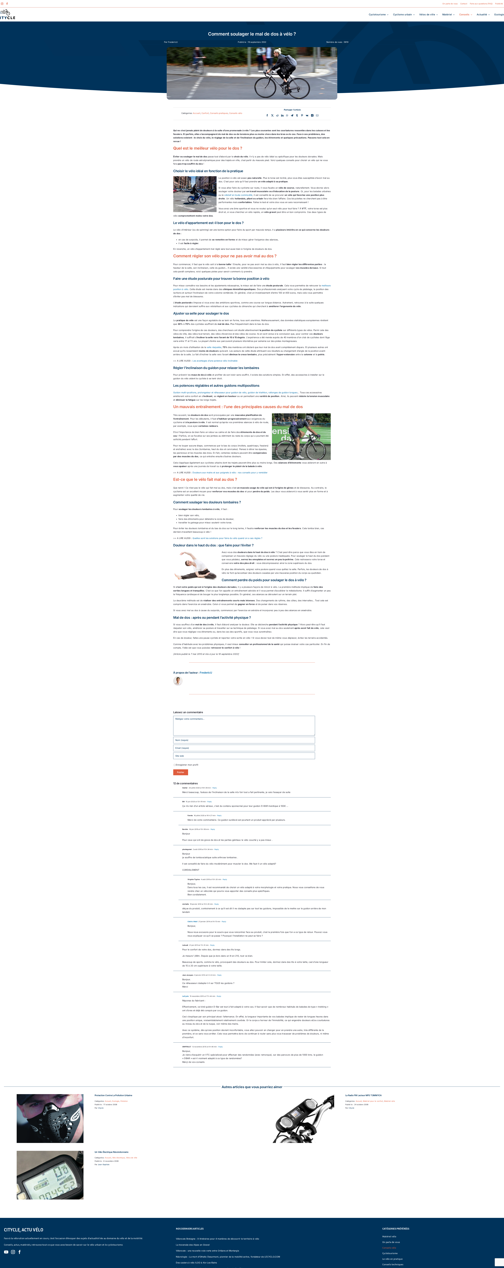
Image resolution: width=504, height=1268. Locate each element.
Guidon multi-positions (184, 392)
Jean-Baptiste (104, 1164)
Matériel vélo (389, 1101)
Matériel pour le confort (373, 1101)
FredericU (173, 42)
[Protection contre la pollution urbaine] (50, 1096)
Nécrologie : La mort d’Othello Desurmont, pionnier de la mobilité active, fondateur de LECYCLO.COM (228, 1256)
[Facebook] (267, 115)
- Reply (214, 788)
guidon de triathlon (257, 392)
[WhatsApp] (287, 115)
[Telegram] (292, 115)
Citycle (101, 1108)
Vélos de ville (131, 1158)
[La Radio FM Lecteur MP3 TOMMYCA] (300, 1096)
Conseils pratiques (219, 113)
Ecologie (115, 1101)
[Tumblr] (297, 115)
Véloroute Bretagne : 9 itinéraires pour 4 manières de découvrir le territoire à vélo (217, 1238)
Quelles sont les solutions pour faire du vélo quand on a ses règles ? (227, 538)
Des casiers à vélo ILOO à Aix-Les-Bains (196, 1262)
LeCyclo (185, 996)
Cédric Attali (192, 921)
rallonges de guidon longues (282, 392)
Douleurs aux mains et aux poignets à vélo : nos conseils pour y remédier (230, 472)
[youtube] (6, 1252)
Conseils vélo (235, 113)
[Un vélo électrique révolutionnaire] (50, 1152)
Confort (205, 113)
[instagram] (2, 3)
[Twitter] (272, 115)
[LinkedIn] (282, 115)
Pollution (124, 1101)
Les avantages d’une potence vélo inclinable (215, 360)
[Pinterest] (302, 115)
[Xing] (312, 115)
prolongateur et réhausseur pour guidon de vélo (222, 392)
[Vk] (307, 115)
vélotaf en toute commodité (238, 195)
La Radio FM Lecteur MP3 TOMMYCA (363, 1095)
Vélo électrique (118, 1158)
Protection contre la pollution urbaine (113, 1095)
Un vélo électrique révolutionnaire (111, 1152)
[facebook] (7, 3)
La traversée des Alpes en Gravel (193, 1244)
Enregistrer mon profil (187, 764)
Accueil (196, 113)
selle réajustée (214, 347)
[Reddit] (277, 115)
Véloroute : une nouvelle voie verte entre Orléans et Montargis (207, 1250)
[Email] (317, 115)
